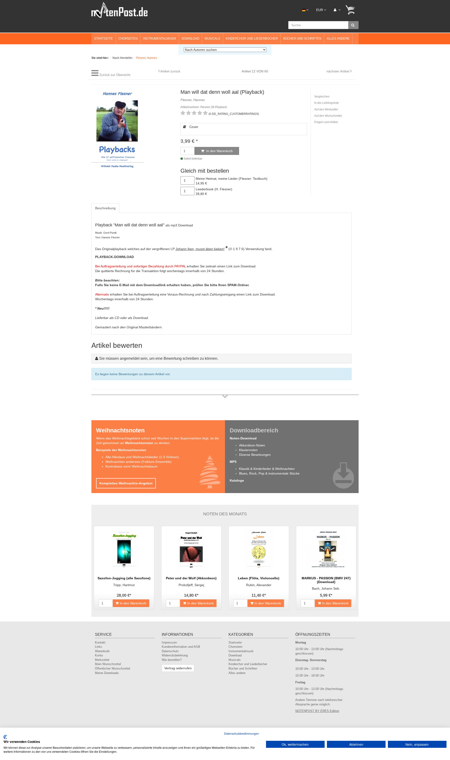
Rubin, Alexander (258, 585)
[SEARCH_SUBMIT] (353, 25)
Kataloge (237, 480)
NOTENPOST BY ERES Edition (317, 711)
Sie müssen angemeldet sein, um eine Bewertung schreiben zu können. (158, 358)
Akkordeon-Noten (252, 445)
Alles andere (338, 38)
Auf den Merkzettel (326, 109)
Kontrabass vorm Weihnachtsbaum (131, 466)
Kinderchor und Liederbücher (252, 38)
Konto (99, 655)
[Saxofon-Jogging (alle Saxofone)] (124, 549)
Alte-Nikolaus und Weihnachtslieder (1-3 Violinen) (142, 457)
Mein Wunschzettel (108, 664)
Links (98, 646)
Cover (193, 127)
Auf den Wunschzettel (328, 115)
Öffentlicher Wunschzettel (112, 668)
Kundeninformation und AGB (181, 646)
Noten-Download (243, 438)
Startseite (103, 38)
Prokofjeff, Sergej (191, 585)
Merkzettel (102, 660)
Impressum (169, 642)
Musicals (212, 38)
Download (190, 38)
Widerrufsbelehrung (175, 655)
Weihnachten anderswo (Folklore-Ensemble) (138, 462)
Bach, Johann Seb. (326, 588)
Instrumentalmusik (159, 38)
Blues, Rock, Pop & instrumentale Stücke (269, 473)
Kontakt (100, 642)
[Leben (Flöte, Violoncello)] (259, 549)
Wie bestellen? (172, 660)
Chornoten (128, 38)
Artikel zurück (170, 71)
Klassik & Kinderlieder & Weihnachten (267, 469)
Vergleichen (322, 96)
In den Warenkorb (219, 151)
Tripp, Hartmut (124, 585)
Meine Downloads (107, 673)
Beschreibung (105, 208)
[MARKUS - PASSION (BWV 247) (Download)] (326, 549)
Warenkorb (102, 651)
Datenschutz (170, 651)
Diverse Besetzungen (255, 455)
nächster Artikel (338, 71)
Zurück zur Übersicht (114, 75)
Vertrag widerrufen (178, 668)
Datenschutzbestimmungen (241, 733)
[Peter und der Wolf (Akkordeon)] (191, 549)
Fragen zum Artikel (326, 122)
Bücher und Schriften (302, 38)
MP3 (233, 462)
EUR (320, 10)
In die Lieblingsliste (326, 103)
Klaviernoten (248, 450)
